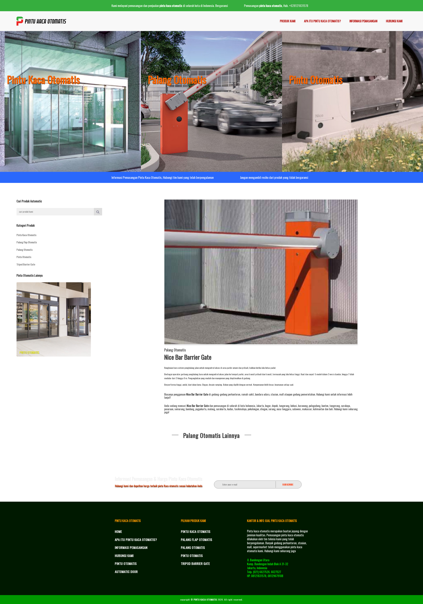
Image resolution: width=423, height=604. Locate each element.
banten (325, 406)
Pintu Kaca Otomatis (26, 235)
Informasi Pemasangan (363, 21)
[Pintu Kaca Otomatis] (70, 101)
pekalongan (253, 409)
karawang (303, 406)
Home (118, 531)
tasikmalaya (240, 409)
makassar (307, 409)
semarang (179, 409)
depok (275, 406)
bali (331, 409)
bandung (190, 409)
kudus (230, 409)
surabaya (345, 406)
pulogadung (314, 406)
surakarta (221, 409)
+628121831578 (298, 5)
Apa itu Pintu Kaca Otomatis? (322, 21)
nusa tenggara (284, 409)
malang (211, 409)
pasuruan (168, 409)
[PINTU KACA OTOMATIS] (42, 21)
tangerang (284, 406)
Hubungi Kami (394, 21)
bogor (268, 406)
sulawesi (296, 409)
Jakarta (260, 406)
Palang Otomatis (25, 249)
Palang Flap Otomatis (27, 242)
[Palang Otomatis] (211, 101)
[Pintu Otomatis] (352, 101)
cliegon (263, 409)
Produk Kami (287, 21)
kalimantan (318, 409)
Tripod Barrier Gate (26, 264)
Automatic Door (126, 571)
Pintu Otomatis (24, 257)
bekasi (293, 406)
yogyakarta (200, 409)
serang (272, 409)
